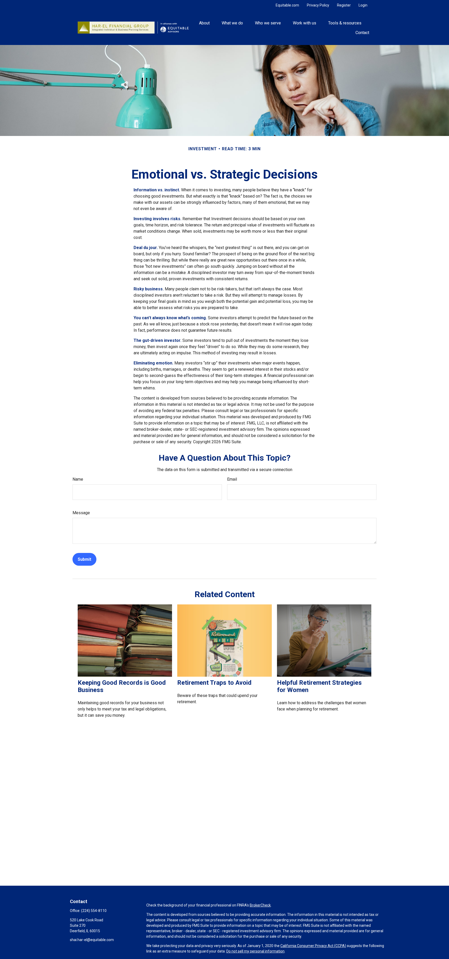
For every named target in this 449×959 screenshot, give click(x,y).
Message (81, 512)
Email (232, 479)
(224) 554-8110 (94, 911)
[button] (204, 23)
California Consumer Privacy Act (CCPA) (313, 946)
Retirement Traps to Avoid (214, 682)
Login (363, 5)
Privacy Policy (318, 5)
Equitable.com (287, 5)
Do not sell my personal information (255, 951)
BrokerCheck (260, 905)
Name (77, 479)
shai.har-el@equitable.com (92, 940)
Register (344, 5)
